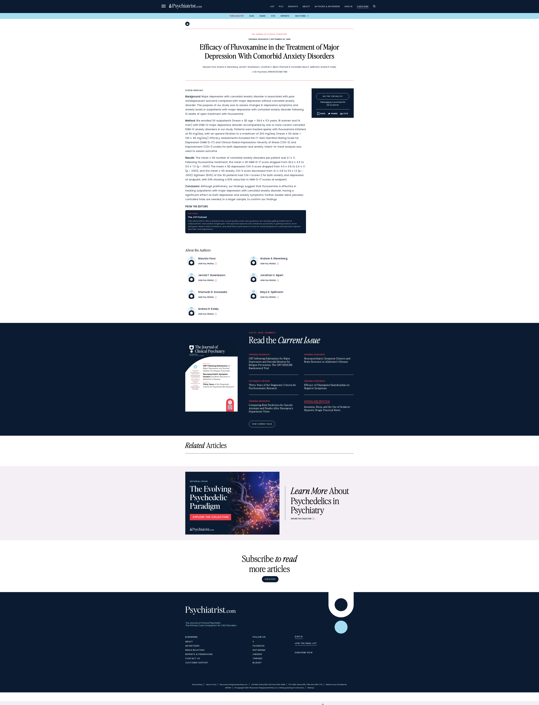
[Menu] (163, 6)
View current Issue (262, 424)
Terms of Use (211, 684)
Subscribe (363, 6)
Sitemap (310, 688)
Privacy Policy (197, 684)
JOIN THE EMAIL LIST (306, 643)
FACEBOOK (259, 645)
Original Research (258, 39)
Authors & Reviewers (327, 6)
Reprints (285, 16)
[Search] (374, 6)
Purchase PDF (237, 16)
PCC (281, 6)
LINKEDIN (257, 654)
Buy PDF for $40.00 (332, 96)
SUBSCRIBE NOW (304, 652)
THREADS (257, 658)
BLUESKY (257, 662)
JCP (272, 6)
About (306, 6)
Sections (300, 16)
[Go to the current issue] (211, 410)
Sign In (349, 6)
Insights (293, 6)
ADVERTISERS (192, 645)
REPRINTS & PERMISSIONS (199, 654)
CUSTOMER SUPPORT (196, 662)
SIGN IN (299, 636)
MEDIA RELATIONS (195, 650)
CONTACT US (192, 658)
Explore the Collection (301, 518)
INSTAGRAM (259, 650)
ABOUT (189, 641)
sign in (328, 102)
